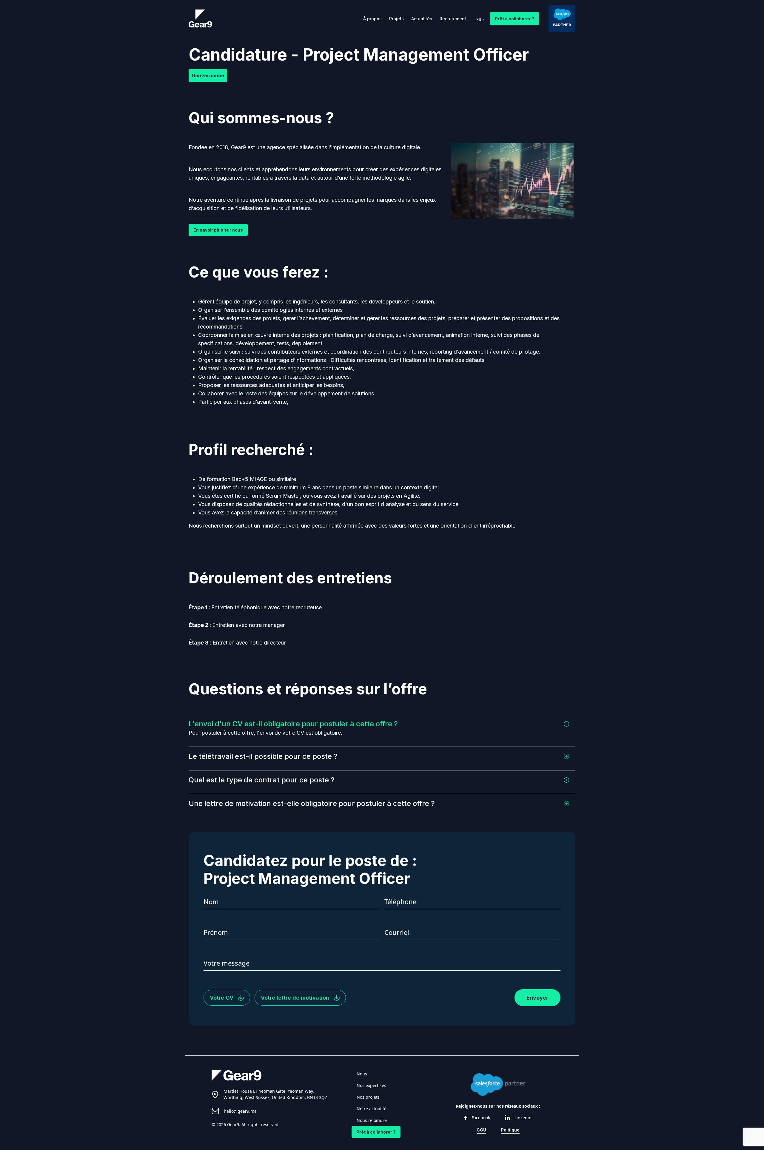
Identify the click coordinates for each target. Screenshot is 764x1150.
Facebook (481, 1117)
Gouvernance (208, 75)
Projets (396, 18)
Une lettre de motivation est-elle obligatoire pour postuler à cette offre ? (312, 803)
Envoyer (537, 998)
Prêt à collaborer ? (514, 18)
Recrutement (453, 18)
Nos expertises (371, 1085)
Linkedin (523, 1117)
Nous (362, 1074)
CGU (481, 1129)
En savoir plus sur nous (218, 229)
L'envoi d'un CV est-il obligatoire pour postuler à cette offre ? (293, 723)
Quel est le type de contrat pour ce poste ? (262, 780)
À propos (372, 18)
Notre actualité (371, 1109)
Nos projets (368, 1097)
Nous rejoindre (372, 1120)
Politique (510, 1129)
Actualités (421, 18)
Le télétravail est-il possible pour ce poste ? (263, 756)
